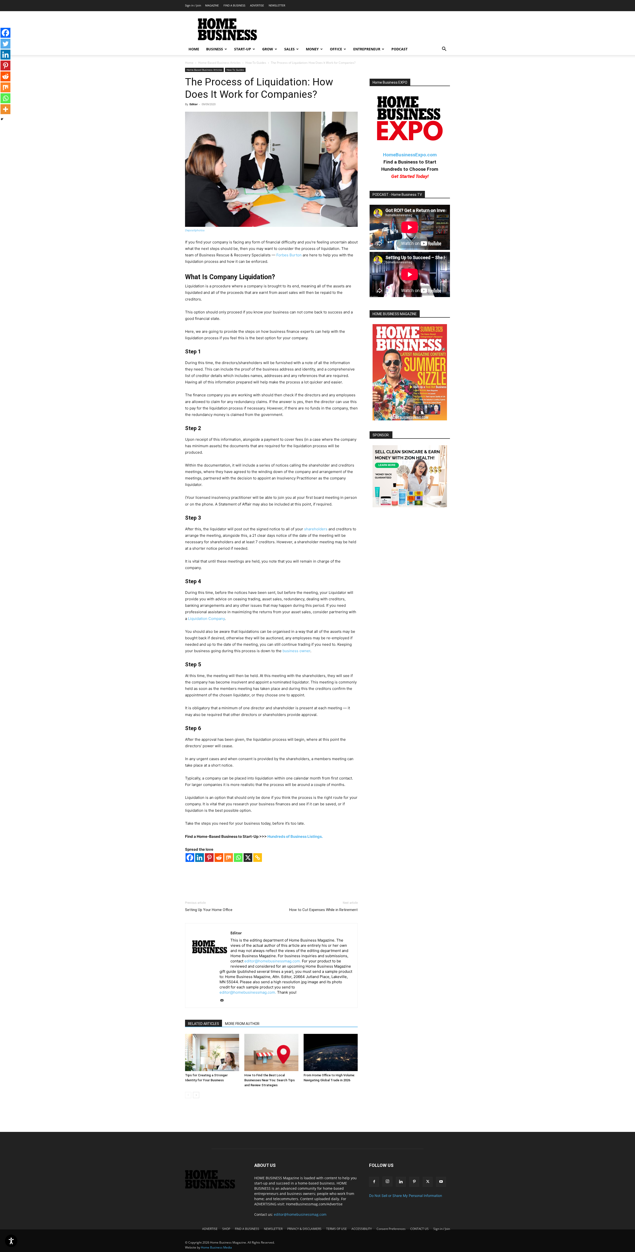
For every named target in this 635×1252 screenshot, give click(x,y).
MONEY (312, 49)
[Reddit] (219, 857)
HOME (194, 49)
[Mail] (224, 1001)
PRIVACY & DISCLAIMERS (304, 1229)
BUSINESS (214, 49)
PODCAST (399, 49)
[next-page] (196, 1095)
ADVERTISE (257, 5)
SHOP (226, 1229)
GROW (267, 49)
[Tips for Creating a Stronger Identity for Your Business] (212, 1052)
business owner (296, 650)
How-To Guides (255, 63)
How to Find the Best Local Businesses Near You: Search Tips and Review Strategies (269, 1080)
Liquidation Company (206, 618)
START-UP (242, 49)
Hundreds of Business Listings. (295, 836)
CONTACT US (419, 1229)
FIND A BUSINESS (234, 5)
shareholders (315, 529)
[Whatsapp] (238, 857)
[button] (444, 49)
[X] (248, 857)
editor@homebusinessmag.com (300, 1214)
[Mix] (228, 857)
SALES (289, 49)
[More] (5, 109)
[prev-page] (188, 1095)
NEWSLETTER (277, 5)
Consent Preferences (391, 1229)
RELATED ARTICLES (203, 1024)
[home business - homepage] (213, 1187)
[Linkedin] (199, 857)
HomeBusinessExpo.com (410, 155)
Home (189, 63)
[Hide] (2, 119)
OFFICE (336, 49)
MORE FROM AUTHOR (242, 1024)
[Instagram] (387, 1181)
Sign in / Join (193, 5)
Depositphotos (195, 230)
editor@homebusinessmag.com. (272, 961)
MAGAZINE (212, 5)
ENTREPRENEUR (366, 49)
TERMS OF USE (336, 1229)
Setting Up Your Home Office (208, 910)
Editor (194, 104)
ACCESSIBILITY (361, 1229)
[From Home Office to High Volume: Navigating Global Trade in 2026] (331, 1052)
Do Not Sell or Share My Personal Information (405, 1195)
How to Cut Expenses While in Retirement (323, 910)
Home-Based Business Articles (219, 63)
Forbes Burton (289, 255)
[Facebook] (190, 857)
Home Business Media (216, 1247)
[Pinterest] (209, 857)
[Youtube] (441, 1182)
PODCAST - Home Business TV (397, 195)
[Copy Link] (257, 857)
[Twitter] (5, 44)
